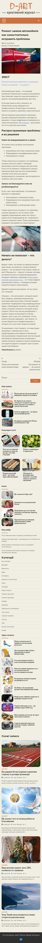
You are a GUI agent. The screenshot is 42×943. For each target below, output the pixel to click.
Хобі (3, 623)
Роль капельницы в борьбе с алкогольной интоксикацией (24, 661)
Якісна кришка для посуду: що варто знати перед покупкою (26, 716)
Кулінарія (5, 587)
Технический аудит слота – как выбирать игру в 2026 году (25, 707)
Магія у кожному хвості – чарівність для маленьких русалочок (23, 643)
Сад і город (5, 612)
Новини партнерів (8, 597)
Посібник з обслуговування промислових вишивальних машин (26, 689)
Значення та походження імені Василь (25, 503)
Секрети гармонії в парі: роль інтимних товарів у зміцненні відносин (24, 725)
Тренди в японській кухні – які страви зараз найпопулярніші (10, 475)
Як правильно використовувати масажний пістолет (25, 679)
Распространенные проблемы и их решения (20, 82)
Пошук (4, 378)
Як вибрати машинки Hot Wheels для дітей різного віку (25, 422)
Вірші (3, 572)
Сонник (4, 619)
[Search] (38, 20)
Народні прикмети (8, 594)
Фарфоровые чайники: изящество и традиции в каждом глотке (26, 698)
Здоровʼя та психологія (9, 579)
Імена (3, 583)
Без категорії (6, 561)
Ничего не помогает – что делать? (16, 85)
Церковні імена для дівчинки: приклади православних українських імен (24, 521)
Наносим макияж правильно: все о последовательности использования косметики (26, 670)
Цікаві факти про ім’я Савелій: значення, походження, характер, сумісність (25, 512)
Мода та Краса (6, 590)
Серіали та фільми (8, 616)
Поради (4, 601)
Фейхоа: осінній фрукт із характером (31, 450)
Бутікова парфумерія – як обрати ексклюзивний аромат (25, 413)
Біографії (4, 565)
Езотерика (5, 576)
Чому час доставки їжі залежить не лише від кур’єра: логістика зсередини (10, 452)
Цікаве (18, 350)
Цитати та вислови (8, 626)
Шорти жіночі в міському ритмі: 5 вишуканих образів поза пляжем (26, 394)
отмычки (25, 123)
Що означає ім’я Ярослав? (23, 494)
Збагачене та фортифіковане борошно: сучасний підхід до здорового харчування (30, 476)
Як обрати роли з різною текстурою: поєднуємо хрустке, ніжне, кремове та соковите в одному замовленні (25, 403)
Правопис (5, 605)
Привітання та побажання (10, 608)
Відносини (5, 568)
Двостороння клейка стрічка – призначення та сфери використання (24, 652)
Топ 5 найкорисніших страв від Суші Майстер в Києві (19, 535)
